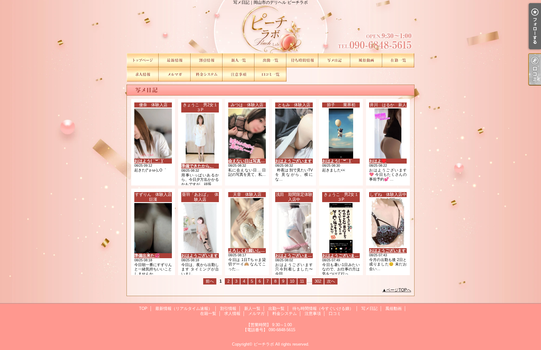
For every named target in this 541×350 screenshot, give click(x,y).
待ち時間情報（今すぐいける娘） (302, 60)
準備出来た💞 (147, 255)
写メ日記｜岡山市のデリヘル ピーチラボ (270, 26)
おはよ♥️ (377, 161)
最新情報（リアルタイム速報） (175, 60)
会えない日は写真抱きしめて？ (256, 161)
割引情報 (207, 60)
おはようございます (293, 161)
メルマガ (175, 74)
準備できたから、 (197, 166)
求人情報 (143, 74)
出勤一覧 (270, 60)
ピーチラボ (264, 344)
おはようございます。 (342, 255)
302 (318, 281)
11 (302, 281)
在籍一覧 (398, 60)
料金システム (207, 74)
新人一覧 (239, 60)
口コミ (270, 74)
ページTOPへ (398, 290)
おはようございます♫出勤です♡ (305, 255)
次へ (331, 281)
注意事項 (239, 74)
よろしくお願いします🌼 (251, 250)
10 (292, 281)
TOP (143, 60)
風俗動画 (366, 60)
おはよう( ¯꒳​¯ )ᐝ (148, 161)
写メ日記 (334, 60)
